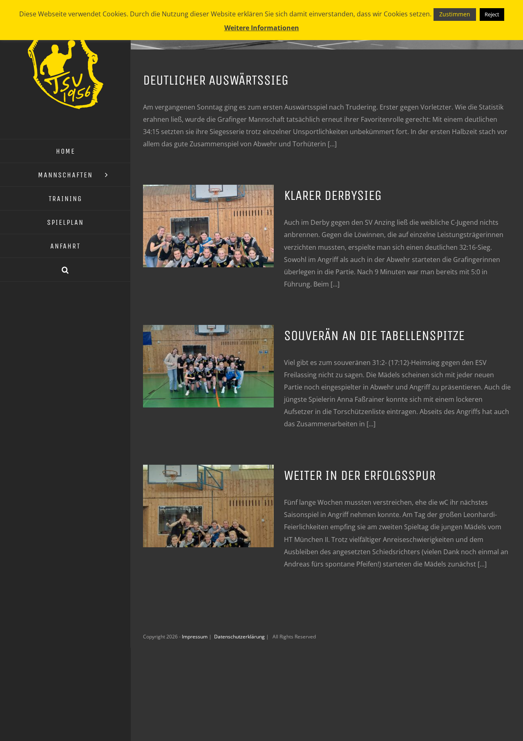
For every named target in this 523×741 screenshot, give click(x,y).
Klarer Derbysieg (333, 195)
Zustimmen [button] (454, 14)
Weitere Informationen (261, 27)
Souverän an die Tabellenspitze (374, 335)
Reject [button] (492, 14)
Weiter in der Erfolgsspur (360, 475)
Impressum (195, 636)
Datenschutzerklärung (240, 636)
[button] (65, 270)
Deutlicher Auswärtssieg (215, 80)
